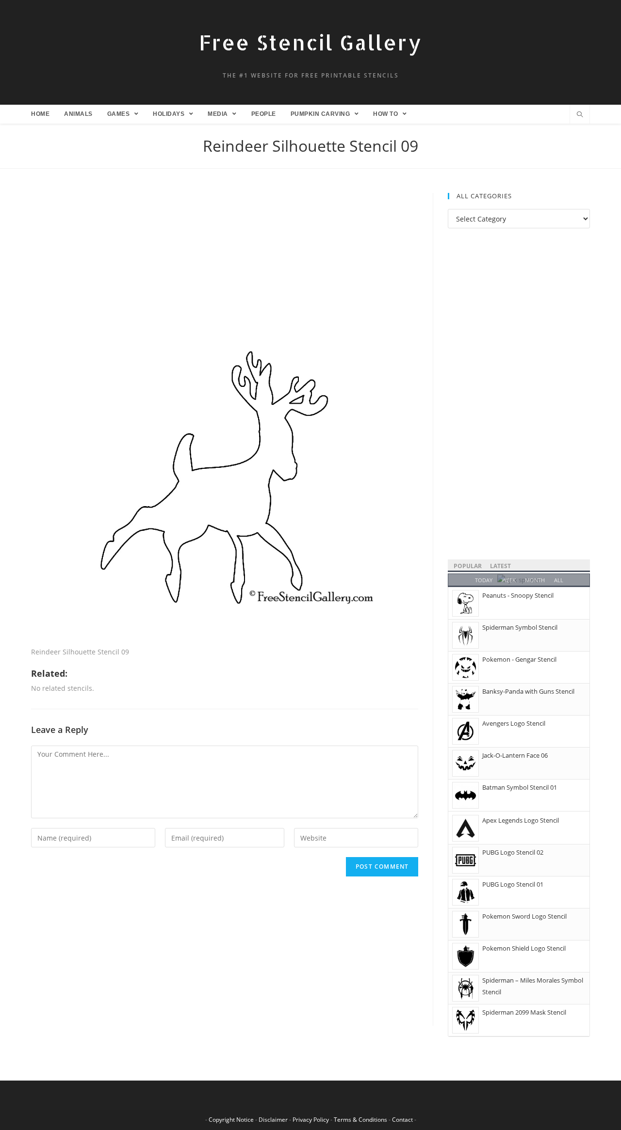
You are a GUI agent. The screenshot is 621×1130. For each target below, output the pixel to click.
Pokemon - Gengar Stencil (519, 659)
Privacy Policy (311, 1119)
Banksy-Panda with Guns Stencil (528, 691)
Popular (468, 566)
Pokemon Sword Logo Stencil (524, 916)
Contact (402, 1119)
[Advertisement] (224, 265)
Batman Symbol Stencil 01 (519, 787)
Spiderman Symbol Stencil (519, 627)
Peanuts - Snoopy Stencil (518, 595)
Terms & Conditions (360, 1119)
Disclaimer (273, 1119)
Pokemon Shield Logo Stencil (524, 948)
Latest (500, 566)
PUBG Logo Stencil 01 (512, 884)
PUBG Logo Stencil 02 (512, 852)
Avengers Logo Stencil (513, 723)
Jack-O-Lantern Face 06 (515, 755)
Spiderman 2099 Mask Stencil (524, 1012)
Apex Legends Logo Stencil (520, 820)
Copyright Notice (231, 1119)
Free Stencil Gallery (310, 42)
